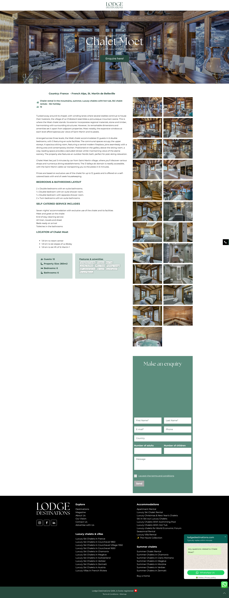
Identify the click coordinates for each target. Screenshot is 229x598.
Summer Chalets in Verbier (151, 567)
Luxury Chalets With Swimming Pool (156, 522)
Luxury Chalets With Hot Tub (152, 525)
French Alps (79, 93)
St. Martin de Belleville (101, 93)
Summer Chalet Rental (149, 551)
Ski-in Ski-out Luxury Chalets (152, 518)
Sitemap (123, 594)
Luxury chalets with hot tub (96, 101)
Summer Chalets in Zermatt (151, 570)
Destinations (82, 509)
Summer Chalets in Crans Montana (155, 558)
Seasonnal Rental (146, 531)
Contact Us (81, 522)
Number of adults (144, 445)
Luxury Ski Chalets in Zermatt (91, 564)
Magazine (81, 512)
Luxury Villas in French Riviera (91, 570)
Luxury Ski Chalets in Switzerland (93, 558)
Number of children (175, 445)
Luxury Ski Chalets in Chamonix (92, 551)
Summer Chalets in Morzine (151, 564)
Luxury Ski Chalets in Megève (91, 554)
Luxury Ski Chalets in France (90, 538)
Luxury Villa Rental (146, 534)
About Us (80, 515)
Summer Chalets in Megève (151, 561)
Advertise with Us (85, 525)
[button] (190, 5)
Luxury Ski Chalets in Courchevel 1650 (95, 548)
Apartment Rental (146, 509)
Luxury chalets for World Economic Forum (159, 528)
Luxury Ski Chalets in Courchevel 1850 (95, 542)
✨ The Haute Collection (149, 538)
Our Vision (81, 518)
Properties (112, 36)
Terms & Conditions (110, 594)
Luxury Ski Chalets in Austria (90, 567)
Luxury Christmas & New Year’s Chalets (157, 515)
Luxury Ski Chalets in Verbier (91, 561)
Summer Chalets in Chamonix (153, 554)
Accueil (102, 36)
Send (139, 483)
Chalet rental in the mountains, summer (60, 101)
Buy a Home (143, 576)
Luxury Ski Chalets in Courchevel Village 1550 (99, 545)
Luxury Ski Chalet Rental (150, 512)
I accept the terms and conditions (156, 476)
